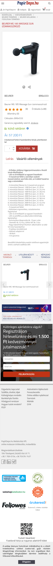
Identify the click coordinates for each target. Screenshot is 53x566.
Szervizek (31, 399)
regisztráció (36, 10)
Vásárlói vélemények (30, 159)
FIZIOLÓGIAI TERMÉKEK (11, 19)
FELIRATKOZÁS (26, 374)
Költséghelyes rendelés (11, 395)
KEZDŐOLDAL (7, 15)
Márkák (30, 402)
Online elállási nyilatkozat (38, 395)
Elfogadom (26, 562)
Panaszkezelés (33, 392)
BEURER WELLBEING (28, 17)
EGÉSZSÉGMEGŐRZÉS (23, 15)
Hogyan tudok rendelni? (11, 405)
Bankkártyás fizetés (9, 399)
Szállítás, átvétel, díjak (10, 392)
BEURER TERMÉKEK (9, 17)
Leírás (9, 159)
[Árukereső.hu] (37, 483)
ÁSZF (3, 408)
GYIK (29, 405)
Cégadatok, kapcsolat (10, 389)
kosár (48, 10)
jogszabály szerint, (26, 123)
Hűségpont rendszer (10, 402)
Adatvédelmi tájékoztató (37, 389)
